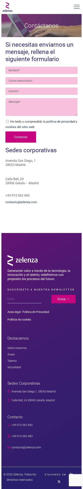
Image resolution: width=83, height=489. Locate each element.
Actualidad (14, 367)
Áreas (11, 354)
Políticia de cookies (19, 319)
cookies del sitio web (19, 127)
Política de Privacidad (35, 312)
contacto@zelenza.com (21, 202)
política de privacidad (60, 121)
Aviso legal (14, 312)
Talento (12, 360)
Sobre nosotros (17, 348)
